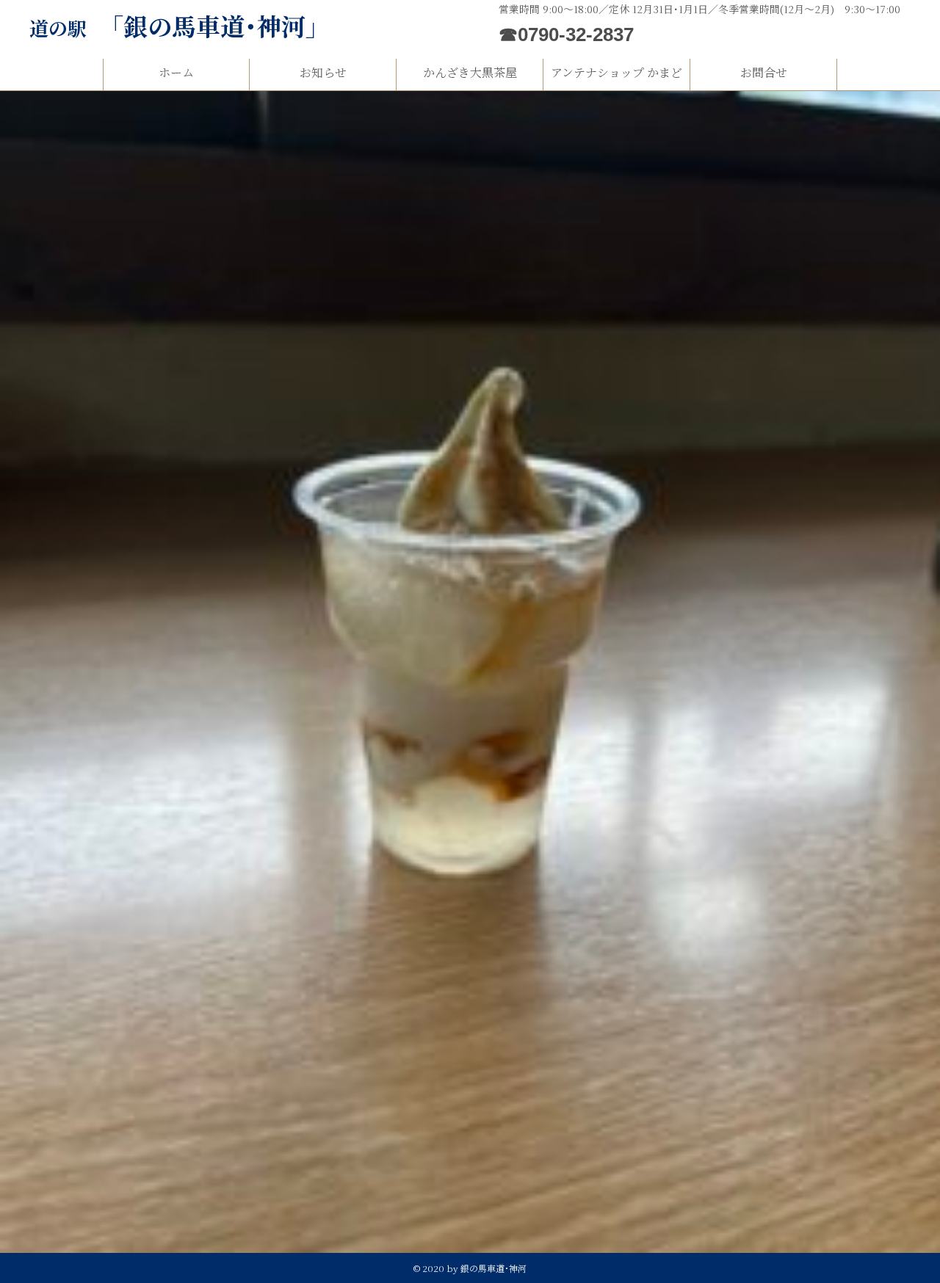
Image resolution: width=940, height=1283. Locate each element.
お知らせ (323, 72)
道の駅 (179, 27)
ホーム (176, 72)
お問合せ (763, 72)
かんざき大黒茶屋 (470, 72)
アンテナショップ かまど (616, 72)
